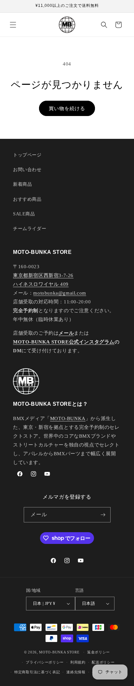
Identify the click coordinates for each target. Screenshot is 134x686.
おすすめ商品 (27, 199)
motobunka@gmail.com (59, 293)
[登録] (103, 514)
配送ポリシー (103, 662)
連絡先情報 (76, 672)
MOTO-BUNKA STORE (59, 652)
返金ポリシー (98, 652)
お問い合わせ (27, 169)
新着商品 (22, 184)
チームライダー (29, 228)
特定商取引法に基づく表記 (37, 672)
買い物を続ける (67, 108)
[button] (13, 25)
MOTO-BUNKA (68, 418)
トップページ (27, 155)
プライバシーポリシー (45, 662)
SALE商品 (24, 214)
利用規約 (78, 662)
